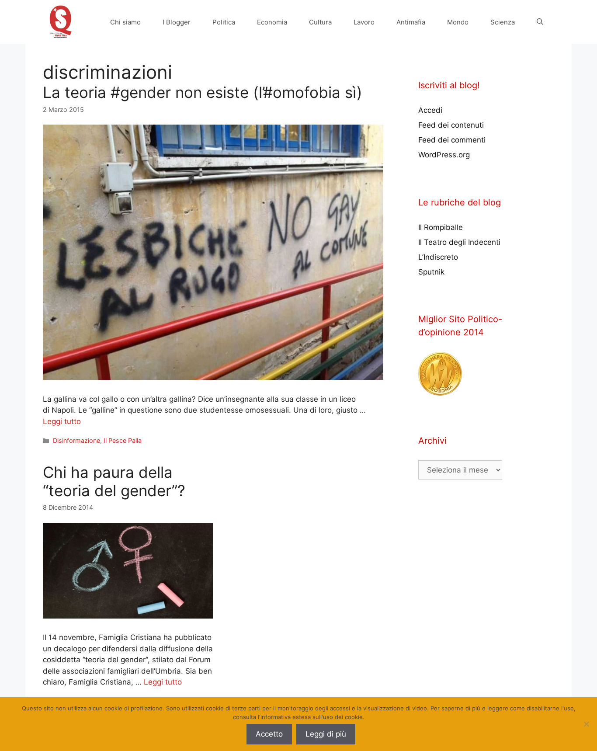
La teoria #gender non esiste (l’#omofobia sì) (202, 92)
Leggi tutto (62, 421)
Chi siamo (125, 22)
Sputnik (431, 272)
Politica (223, 22)
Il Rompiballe (440, 227)
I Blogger (177, 22)
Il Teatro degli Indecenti (459, 242)
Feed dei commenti (452, 140)
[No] (586, 724)
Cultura (320, 22)
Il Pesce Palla (123, 440)
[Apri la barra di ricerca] (540, 22)
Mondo (458, 22)
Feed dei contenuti (451, 125)
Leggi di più (325, 734)
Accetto (269, 734)
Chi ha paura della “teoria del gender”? (114, 481)
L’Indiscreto (438, 257)
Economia (272, 22)
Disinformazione (76, 440)
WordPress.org (444, 154)
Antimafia (410, 22)
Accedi (430, 110)
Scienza (502, 22)
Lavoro (364, 22)
